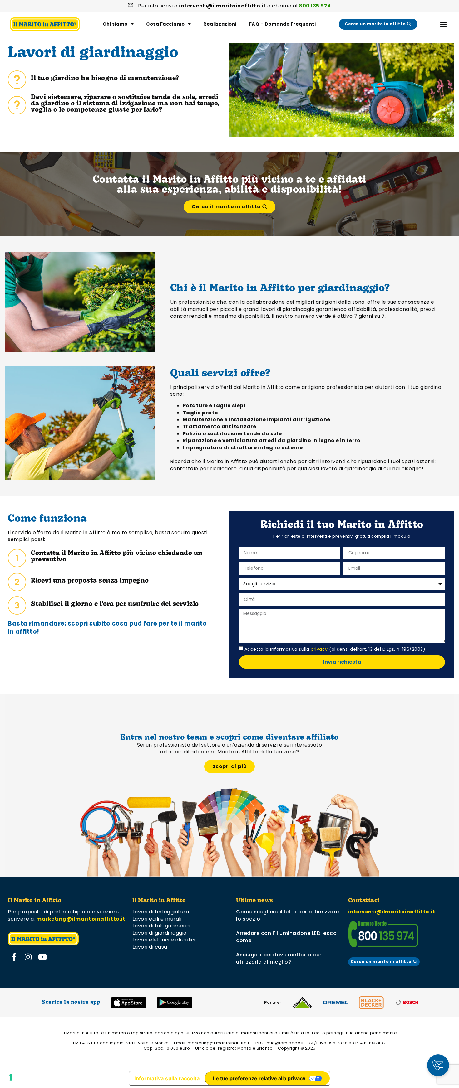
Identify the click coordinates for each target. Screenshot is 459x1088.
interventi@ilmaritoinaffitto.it (391, 911)
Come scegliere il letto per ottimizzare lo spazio (287, 915)
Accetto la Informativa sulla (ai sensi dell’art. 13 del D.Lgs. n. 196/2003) (335, 649)
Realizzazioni (220, 24)
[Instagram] (28, 956)
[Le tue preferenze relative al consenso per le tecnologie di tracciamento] (11, 1077)
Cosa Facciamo (165, 24)
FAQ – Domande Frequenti (282, 24)
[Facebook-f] (14, 956)
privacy (319, 649)
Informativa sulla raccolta (167, 1078)
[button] (443, 24)
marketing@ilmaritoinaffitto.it (80, 918)
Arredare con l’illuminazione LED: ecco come (286, 937)
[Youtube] (42, 956)
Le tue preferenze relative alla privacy (259, 1078)
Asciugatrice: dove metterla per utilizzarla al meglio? (279, 958)
